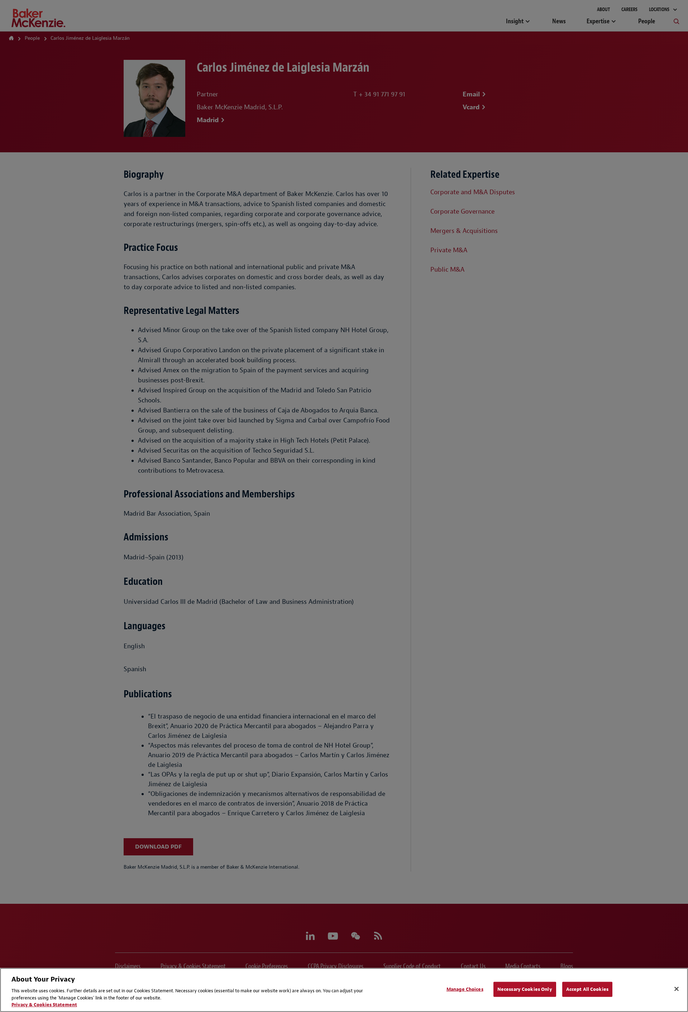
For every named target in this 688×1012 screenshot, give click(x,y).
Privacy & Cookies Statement (44, 1005)
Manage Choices (464, 989)
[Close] (676, 989)
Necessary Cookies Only (524, 989)
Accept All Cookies (587, 989)
